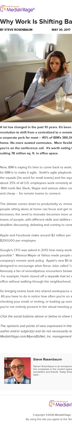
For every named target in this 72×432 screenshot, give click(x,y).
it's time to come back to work (49, 167)
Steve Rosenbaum (18, 30)
